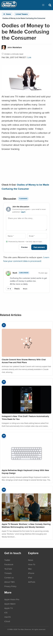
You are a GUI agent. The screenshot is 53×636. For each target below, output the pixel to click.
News (30, 559)
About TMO (9, 581)
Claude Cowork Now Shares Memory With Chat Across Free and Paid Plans (24, 361)
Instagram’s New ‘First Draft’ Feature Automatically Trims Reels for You (25, 418)
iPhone (31, 573)
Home (8, 14)
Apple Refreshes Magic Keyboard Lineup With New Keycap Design (25, 472)
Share (25, 289)
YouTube (8, 568)
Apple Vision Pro (11, 599)
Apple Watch (9, 603)
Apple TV (8, 608)
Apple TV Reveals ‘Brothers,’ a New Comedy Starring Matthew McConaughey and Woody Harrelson (26, 526)
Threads (8, 573)
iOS (5, 612)
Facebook (8, 564)
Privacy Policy (10, 586)
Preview (24, 247)
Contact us (9, 577)
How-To (31, 564)
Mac (30, 568)
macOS (7, 616)
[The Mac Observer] (9, 5)
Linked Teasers (22, 14)
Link (29, 57)
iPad (30, 577)
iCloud (7, 621)
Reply (17, 288)
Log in (23, 212)
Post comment (39, 247)
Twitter (7, 559)
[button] (43, 5)
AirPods (31, 581)
